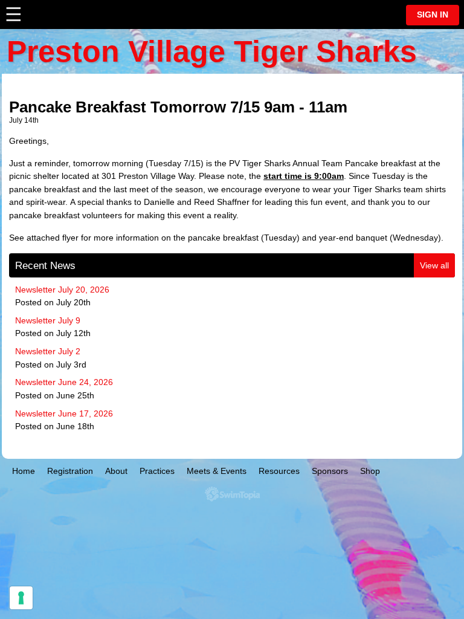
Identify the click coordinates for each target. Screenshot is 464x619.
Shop (370, 471)
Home (23, 471)
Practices (157, 471)
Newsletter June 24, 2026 (64, 382)
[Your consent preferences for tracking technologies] (21, 597)
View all (434, 265)
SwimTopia (232, 494)
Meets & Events (216, 471)
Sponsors (330, 471)
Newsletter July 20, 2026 (62, 289)
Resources (279, 471)
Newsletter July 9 (47, 320)
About (116, 471)
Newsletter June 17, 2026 (64, 413)
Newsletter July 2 (47, 351)
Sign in (432, 14)
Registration (70, 471)
